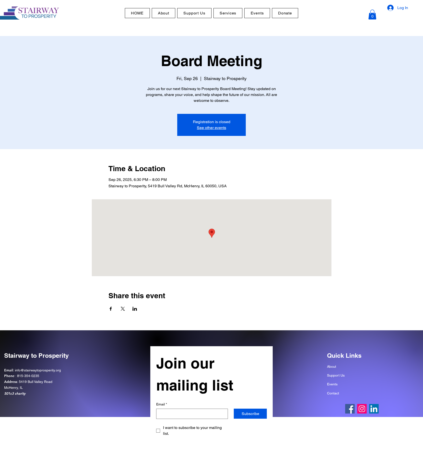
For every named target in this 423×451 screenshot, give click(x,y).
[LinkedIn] (374, 409)
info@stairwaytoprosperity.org (38, 370)
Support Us (336, 375)
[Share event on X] (122, 309)
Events (332, 384)
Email (161, 404)
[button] (372, 15)
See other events (211, 127)
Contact (333, 393)
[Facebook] (350, 409)
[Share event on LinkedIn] (134, 309)
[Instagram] (362, 409)
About (331, 366)
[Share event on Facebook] (110, 309)
